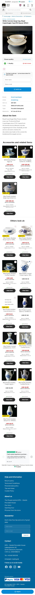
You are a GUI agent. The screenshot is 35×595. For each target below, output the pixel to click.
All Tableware (27, 16)
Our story (8, 505)
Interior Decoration (17, 16)
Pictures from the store (13, 510)
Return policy (9, 481)
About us (8, 496)
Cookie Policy (9, 491)
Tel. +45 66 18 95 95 (11, 555)
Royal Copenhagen (16, 97)
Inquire (19, 591)
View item (9, 177)
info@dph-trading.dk (12, 559)
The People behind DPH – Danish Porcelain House (16, 501)
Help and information (13, 477)
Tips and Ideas (9, 488)
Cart (32, 6)
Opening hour (9, 508)
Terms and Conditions (12, 483)
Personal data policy (11, 486)
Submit (26, 535)
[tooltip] (9, 161)
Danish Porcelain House (8, 5)
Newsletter (9, 516)
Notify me (18, 89)
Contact (8, 541)
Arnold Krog (14, 100)
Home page (7, 16)
